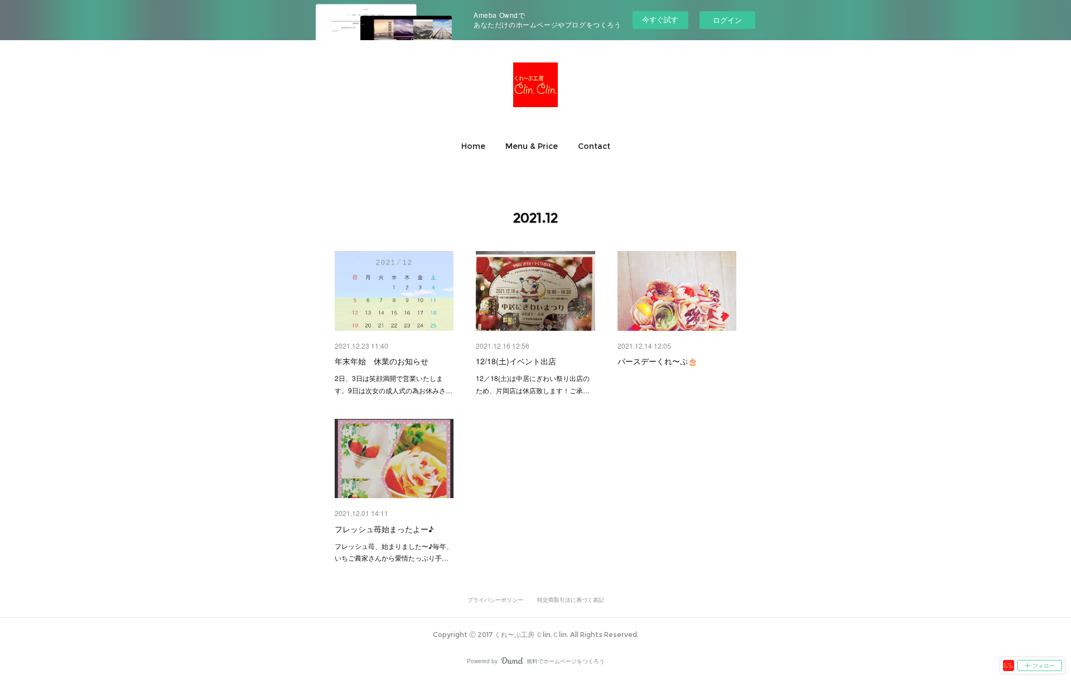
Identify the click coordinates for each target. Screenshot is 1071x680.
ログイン (727, 20)
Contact (594, 146)
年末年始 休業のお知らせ (381, 360)
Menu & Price (531, 146)
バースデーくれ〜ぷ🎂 (657, 360)
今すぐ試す (660, 19)
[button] (473, 146)
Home (473, 146)
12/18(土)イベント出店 (516, 360)
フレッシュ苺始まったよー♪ (384, 528)
